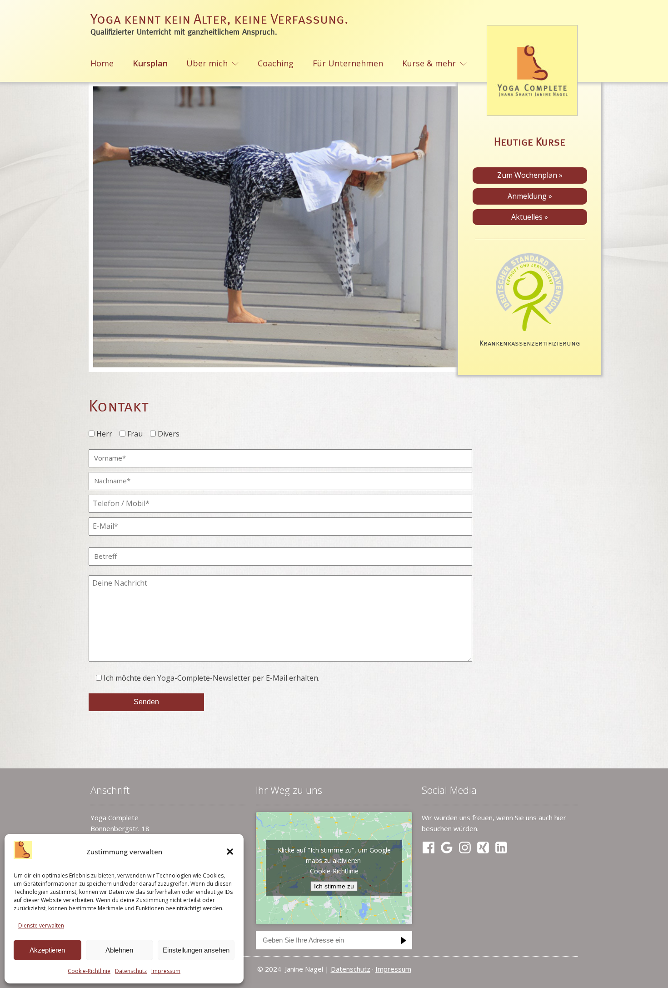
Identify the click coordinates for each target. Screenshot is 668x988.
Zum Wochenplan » (530, 175)
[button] (229, 851)
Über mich (207, 63)
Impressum (165, 971)
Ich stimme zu (334, 886)
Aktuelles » (529, 217)
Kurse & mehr (429, 63)
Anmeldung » (530, 196)
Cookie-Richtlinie (89, 971)
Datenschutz (131, 971)
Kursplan (150, 63)
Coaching (276, 63)
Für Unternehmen (348, 63)
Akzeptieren (47, 950)
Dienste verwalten (41, 925)
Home (102, 63)
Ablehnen (119, 950)
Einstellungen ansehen (196, 950)
